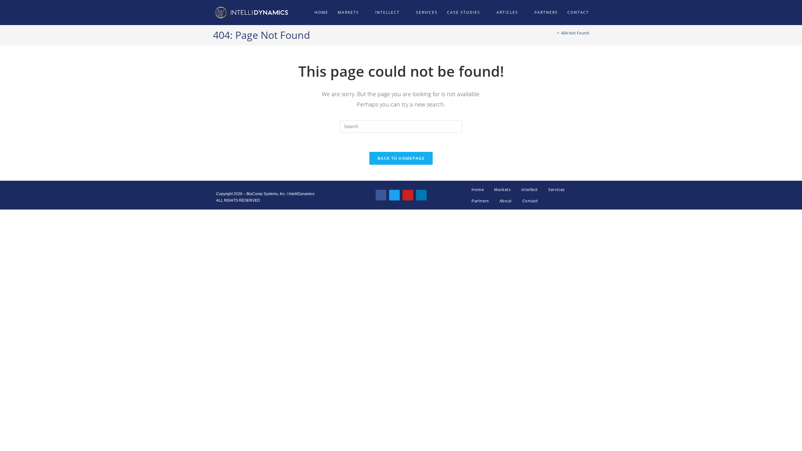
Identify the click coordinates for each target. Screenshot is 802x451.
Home (477, 189)
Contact (530, 201)
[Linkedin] (421, 195)
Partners (480, 201)
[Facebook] (381, 195)
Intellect (529, 189)
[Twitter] (394, 195)
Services (556, 189)
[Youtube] (408, 195)
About (505, 201)
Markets (502, 189)
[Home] (553, 33)
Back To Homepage (401, 158)
